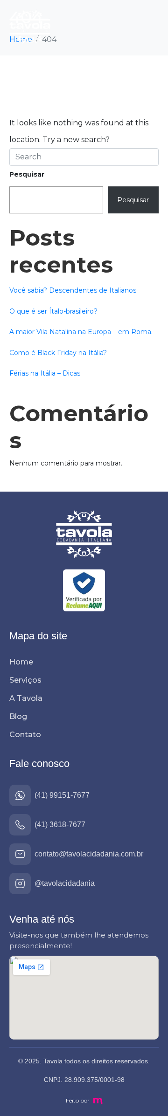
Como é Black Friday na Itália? (58, 353)
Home (21, 661)
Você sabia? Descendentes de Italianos (72, 290)
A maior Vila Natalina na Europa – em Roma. (81, 332)
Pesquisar (26, 174)
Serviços (25, 680)
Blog (18, 716)
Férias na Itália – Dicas (44, 373)
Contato (25, 734)
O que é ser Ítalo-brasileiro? (53, 311)
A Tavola (25, 698)
